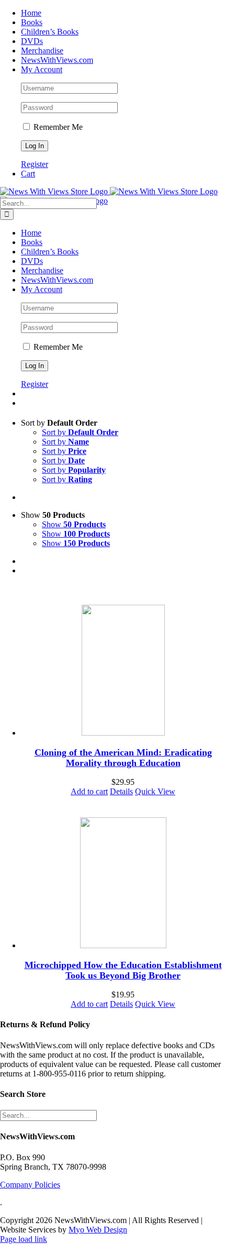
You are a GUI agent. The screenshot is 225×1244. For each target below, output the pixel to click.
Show (74, 524)
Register (34, 164)
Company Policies (30, 1184)
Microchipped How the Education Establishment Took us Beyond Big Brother (123, 970)
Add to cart (89, 791)
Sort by (80, 432)
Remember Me (57, 127)
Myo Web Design (98, 1229)
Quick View (155, 791)
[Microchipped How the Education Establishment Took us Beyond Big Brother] (123, 883)
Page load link (23, 1239)
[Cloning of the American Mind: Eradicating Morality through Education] (123, 671)
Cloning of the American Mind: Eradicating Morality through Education (123, 757)
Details (121, 791)
